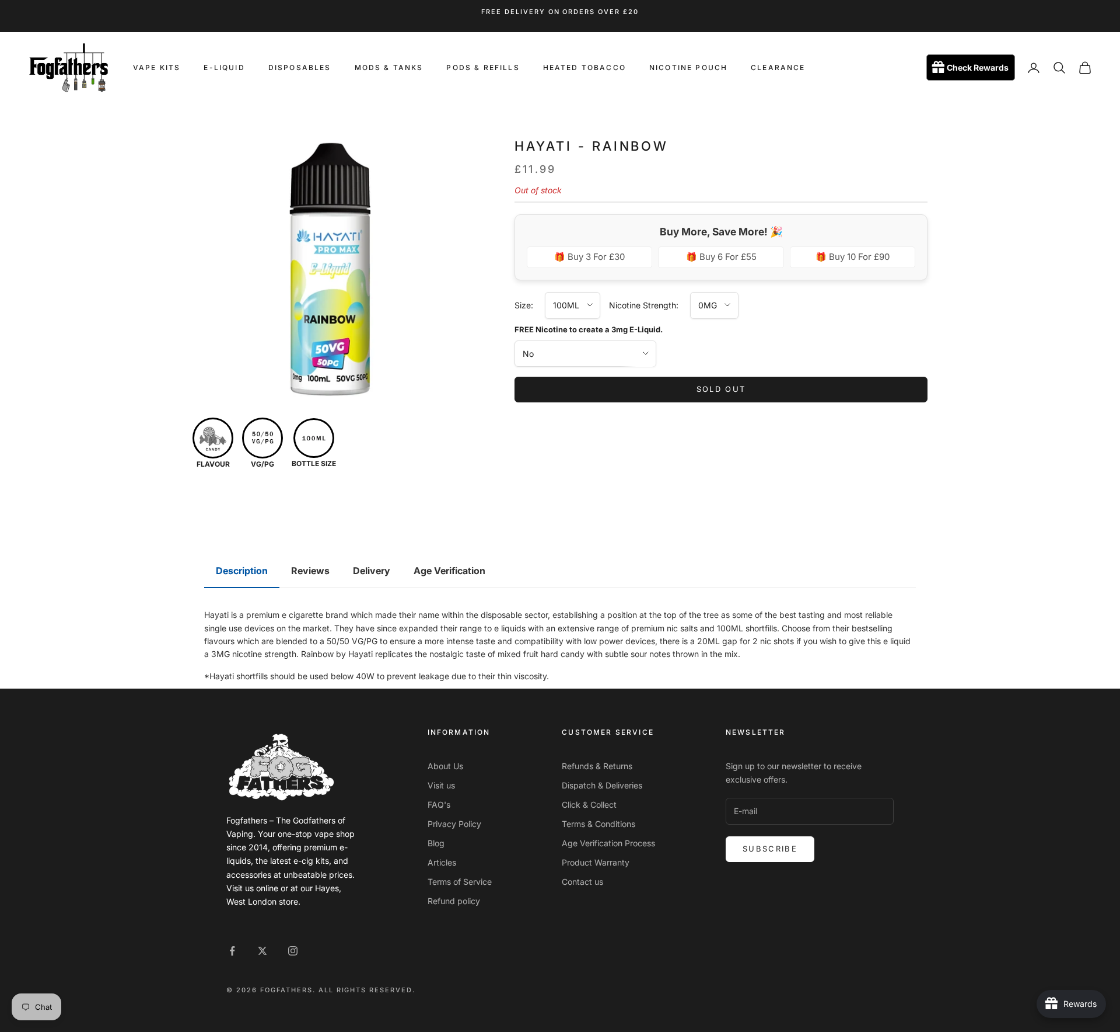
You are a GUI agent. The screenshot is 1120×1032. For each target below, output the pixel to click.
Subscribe (770, 848)
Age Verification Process (608, 843)
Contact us (582, 882)
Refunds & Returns (597, 766)
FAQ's (439, 804)
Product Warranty (595, 862)
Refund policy (454, 901)
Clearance (778, 67)
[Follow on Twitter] (262, 951)
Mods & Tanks (389, 67)
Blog (436, 843)
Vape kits (156, 67)
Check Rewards (978, 68)
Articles (442, 862)
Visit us (441, 785)
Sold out (721, 389)
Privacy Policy (454, 824)
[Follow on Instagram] (293, 951)
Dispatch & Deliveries (602, 785)
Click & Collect (589, 804)
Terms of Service (460, 882)
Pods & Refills (482, 67)
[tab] (241, 571)
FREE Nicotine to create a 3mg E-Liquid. (588, 328)
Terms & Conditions (598, 824)
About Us (445, 766)
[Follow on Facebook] (232, 951)
